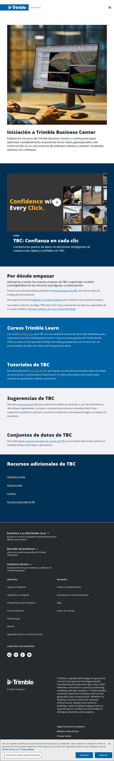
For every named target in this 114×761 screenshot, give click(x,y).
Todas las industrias (16, 587)
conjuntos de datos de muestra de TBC (45, 441)
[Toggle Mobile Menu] (109, 7)
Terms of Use (8, 749)
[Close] (109, 744)
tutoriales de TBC (38, 370)
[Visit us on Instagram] (16, 655)
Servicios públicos (15, 610)
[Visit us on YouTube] (29, 655)
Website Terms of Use (68, 731)
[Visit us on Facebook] (22, 655)
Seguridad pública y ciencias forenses (24, 634)
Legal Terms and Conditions (71, 726)
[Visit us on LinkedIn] (9, 655)
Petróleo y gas (13, 618)
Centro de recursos (66, 610)
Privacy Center (64, 736)
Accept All (84, 755)
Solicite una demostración (69, 587)
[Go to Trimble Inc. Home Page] (20, 682)
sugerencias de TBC (28, 404)
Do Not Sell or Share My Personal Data (23, 755)
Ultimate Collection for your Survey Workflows (52, 309)
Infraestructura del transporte (21, 602)
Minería (10, 626)
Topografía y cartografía (18, 595)
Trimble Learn (26, 334)
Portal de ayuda (14, 485)
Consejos (11, 493)
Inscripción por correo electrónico (72, 595)
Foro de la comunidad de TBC (21, 502)
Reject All (103, 755)
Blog (59, 602)
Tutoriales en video (16, 477)
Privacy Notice (27, 749)
